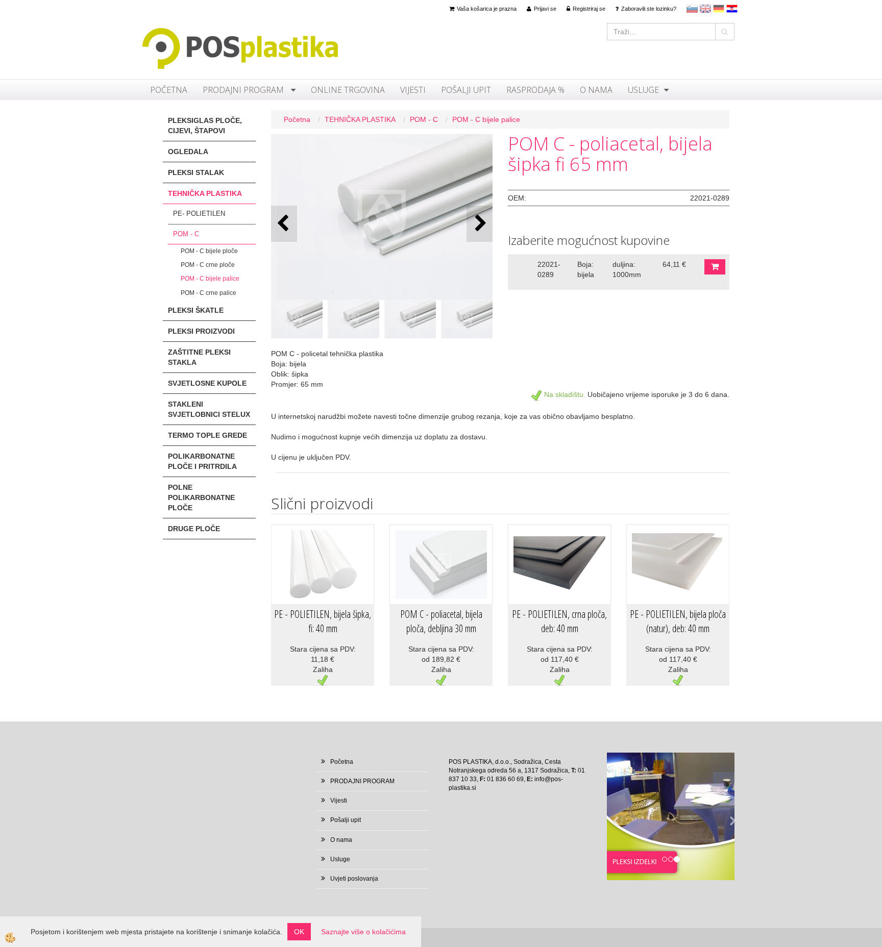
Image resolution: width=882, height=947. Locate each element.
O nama (596, 89)
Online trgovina (348, 89)
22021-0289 (548, 269)
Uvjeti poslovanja (354, 878)
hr (732, 9)
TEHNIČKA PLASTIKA (360, 119)
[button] (480, 224)
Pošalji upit (466, 89)
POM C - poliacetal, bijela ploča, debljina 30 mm (441, 621)
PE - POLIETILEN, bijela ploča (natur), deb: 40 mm (678, 621)
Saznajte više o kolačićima (363, 932)
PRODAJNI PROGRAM (244, 89)
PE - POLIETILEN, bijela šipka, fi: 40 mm (322, 621)
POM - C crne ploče (208, 264)
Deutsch (718, 9)
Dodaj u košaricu (714, 267)
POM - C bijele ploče (209, 251)
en (705, 9)
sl (692, 9)
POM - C (186, 234)
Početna (168, 89)
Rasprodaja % (535, 89)
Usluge (643, 89)
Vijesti (413, 89)
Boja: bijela (585, 269)
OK (299, 932)
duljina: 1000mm (626, 269)
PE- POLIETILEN (199, 213)
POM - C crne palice (208, 292)
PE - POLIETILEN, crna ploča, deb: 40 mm (559, 621)
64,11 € (674, 264)
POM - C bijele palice (210, 278)
